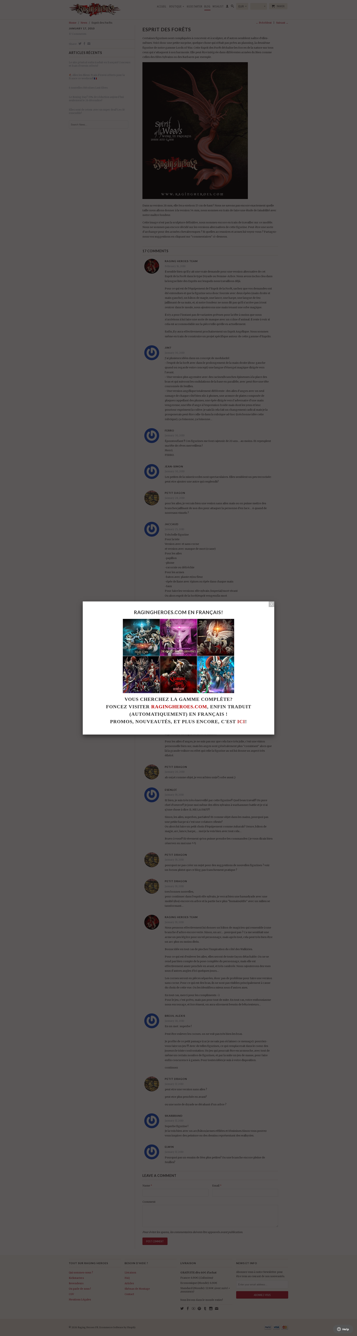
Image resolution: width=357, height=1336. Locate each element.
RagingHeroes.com (179, 706)
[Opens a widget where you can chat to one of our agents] (343, 1329)
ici (241, 721)
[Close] (271, 604)
